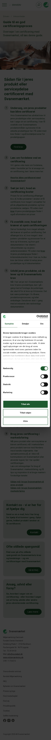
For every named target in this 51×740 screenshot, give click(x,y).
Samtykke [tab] (9, 324)
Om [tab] (41, 324)
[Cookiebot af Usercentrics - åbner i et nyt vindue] (36, 316)
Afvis (25, 421)
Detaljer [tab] (25, 324)
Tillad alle (25, 404)
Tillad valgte (25, 413)
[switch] (44, 376)
